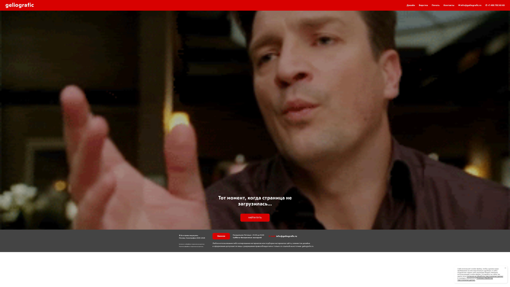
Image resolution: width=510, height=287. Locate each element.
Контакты (449, 5)
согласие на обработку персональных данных (485, 276)
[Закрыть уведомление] (505, 268)
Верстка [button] (423, 5)
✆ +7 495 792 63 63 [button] (495, 5)
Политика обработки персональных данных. (191, 246)
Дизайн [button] (411, 5)
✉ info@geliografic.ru (469, 5)
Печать (436, 5)
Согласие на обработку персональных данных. (192, 244)
